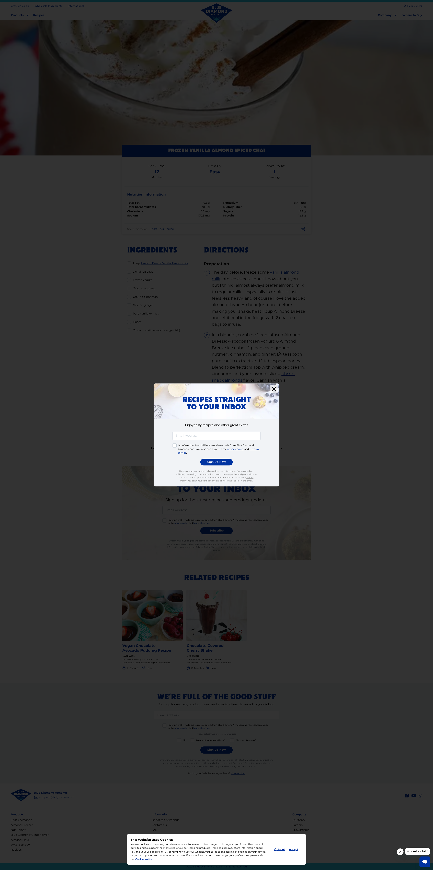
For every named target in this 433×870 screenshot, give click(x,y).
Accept (293, 849)
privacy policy (235, 449)
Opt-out (279, 849)
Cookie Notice (143, 859)
